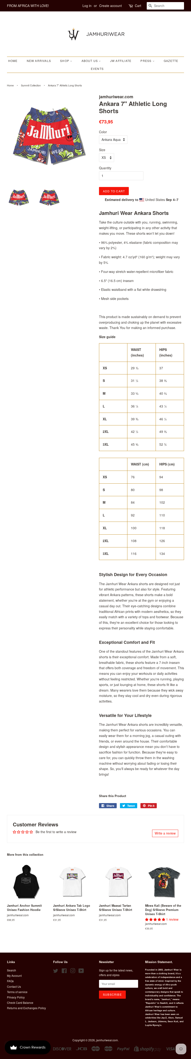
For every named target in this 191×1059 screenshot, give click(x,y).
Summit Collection (31, 85)
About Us (90, 61)
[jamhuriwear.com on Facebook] (64, 972)
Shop (65, 61)
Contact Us (14, 986)
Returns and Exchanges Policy (26, 1008)
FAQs (10, 981)
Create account (110, 5)
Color (103, 131)
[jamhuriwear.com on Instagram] (72, 972)
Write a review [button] (165, 833)
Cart (138, 5)
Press (146, 61)
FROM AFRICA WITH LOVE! (28, 5)
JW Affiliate (120, 61)
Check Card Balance (20, 1003)
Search (11, 970)
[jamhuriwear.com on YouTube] (81, 972)
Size (102, 149)
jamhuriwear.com (107, 1040)
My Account (14, 976)
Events (97, 69)
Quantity (105, 168)
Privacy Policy (16, 997)
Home (13, 61)
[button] (155, 919)
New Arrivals (39, 61)
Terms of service (17, 992)
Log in (87, 5)
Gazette (171, 61)
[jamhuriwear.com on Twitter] (55, 972)
